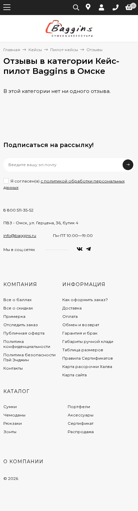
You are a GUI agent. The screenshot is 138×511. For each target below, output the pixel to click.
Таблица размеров (82, 349)
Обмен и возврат (80, 324)
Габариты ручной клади (87, 341)
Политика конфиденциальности (26, 344)
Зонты (9, 431)
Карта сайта (74, 374)
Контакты (13, 368)
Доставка (72, 307)
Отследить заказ (20, 324)
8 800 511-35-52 (18, 210)
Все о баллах (17, 299)
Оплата (70, 316)
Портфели (79, 406)
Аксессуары (80, 414)
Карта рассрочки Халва (87, 366)
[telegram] (88, 249)
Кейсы (35, 49)
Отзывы (94, 49)
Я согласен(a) (64, 184)
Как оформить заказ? (85, 299)
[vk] (80, 249)
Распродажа (81, 431)
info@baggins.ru (19, 235)
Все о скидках (18, 307)
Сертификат (80, 423)
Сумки (10, 406)
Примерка (14, 316)
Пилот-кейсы (64, 49)
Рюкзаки (12, 423)
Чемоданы (14, 414)
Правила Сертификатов (87, 358)
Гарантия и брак (79, 333)
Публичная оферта (24, 333)
